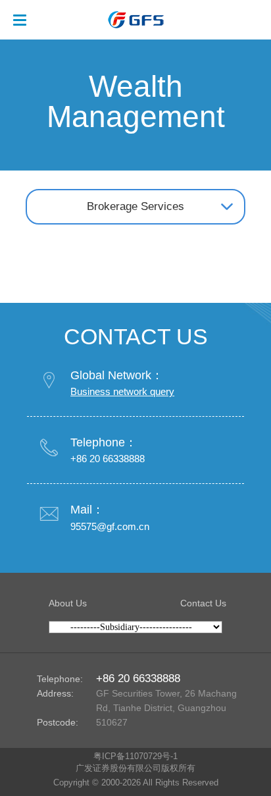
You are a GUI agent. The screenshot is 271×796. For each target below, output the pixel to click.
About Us (68, 603)
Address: (55, 693)
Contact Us (203, 603)
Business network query (122, 391)
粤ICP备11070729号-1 (135, 756)
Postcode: (57, 722)
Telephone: (60, 679)
